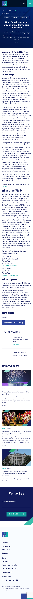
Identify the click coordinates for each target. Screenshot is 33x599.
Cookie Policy (26, 588)
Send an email (16, 344)
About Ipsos (6, 550)
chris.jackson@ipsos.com (10, 265)
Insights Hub (10, 10)
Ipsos (3, 10)
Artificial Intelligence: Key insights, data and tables (15, 393)
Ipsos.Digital (6, 572)
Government (15, 17)
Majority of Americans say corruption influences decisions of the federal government (14, 473)
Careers (4, 558)
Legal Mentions (6, 588)
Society (4, 388)
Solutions (5, 543)
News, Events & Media (9, 565)
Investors (5, 561)
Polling (4, 468)
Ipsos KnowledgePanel (9, 568)
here (3, 186)
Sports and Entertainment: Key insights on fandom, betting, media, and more (16, 433)
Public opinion (25, 17)
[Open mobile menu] (30, 3)
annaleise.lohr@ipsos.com (10, 275)
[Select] (24, 4)
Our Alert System (6, 590)
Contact (5, 553)
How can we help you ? (9, 502)
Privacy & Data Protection (16, 588)
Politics (6, 17)
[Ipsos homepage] (5, 3)
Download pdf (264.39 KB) (12, 323)
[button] (17, 4)
